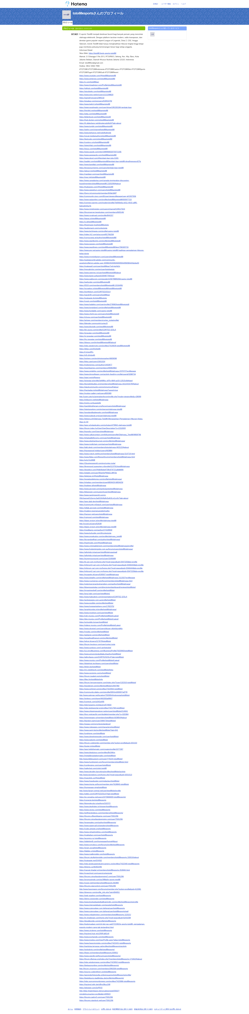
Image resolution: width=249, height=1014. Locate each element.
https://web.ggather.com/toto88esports (95, 895)
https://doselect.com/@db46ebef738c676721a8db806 (101, 470)
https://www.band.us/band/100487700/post (96, 276)
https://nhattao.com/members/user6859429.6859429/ (101, 482)
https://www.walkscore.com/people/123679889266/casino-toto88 (105, 279)
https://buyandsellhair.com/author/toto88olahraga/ (99, 539)
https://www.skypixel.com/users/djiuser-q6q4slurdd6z (101, 628)
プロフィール (67, 22)
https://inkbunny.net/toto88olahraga (93, 400)
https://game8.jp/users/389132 (91, 98)
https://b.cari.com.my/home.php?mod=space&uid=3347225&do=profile (108, 562)
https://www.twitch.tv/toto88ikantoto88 (94, 104)
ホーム (70, 1009)
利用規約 (77, 1009)
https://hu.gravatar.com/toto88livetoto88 (95, 339)
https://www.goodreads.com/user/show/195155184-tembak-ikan (105, 107)
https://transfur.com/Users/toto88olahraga (96, 431)
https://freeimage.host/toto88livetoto (94, 225)
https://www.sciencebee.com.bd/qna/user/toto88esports (102, 908)
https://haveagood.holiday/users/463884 (95, 450)
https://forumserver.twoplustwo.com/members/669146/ (101, 212)
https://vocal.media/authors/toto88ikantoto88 (97, 136)
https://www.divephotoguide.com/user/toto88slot (99, 736)
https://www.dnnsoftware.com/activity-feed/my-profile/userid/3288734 (107, 374)
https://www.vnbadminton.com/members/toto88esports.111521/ (105, 915)
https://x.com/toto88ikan (89, 82)
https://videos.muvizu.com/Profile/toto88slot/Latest (99, 625)
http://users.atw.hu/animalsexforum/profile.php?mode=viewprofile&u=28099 (110, 397)
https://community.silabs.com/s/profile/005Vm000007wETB (103, 692)
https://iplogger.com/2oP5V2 (90, 988)
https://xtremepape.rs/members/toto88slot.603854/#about (103, 717)
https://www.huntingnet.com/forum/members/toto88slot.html (103, 762)
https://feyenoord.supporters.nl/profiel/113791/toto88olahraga (104, 466)
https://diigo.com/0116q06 (90, 349)
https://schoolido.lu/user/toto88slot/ (93, 622)
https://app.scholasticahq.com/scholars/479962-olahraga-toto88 (105, 425)
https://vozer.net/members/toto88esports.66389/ (99, 883)
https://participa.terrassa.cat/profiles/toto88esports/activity (103, 946)
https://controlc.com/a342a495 (91, 702)
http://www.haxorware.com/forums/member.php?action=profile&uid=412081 (110, 889)
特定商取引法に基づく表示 (122, 1009)
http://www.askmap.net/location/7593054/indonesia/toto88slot (104, 695)
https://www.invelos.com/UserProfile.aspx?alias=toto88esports (104, 940)
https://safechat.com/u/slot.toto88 (93, 768)
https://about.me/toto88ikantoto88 (93, 171)
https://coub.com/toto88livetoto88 (93, 301)
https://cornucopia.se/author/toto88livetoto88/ (97, 237)
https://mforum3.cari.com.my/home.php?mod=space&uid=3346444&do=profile (111, 565)
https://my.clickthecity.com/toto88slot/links (96, 670)
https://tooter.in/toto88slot (89, 746)
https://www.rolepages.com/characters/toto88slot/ (99, 727)
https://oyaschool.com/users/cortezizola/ (95, 873)
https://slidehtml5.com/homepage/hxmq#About (98, 841)
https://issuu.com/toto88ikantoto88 (93, 149)
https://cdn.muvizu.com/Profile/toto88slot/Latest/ (99, 616)
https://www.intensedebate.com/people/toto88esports (101, 905)
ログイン (176, 4)
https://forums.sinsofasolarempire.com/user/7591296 (101, 819)
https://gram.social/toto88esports (92, 848)
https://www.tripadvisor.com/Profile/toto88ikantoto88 (100, 85)
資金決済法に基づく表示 (143, 1009)
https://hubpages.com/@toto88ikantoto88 (96, 187)
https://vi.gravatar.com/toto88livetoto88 (95, 336)
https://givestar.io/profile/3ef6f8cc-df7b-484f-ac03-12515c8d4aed (106, 381)
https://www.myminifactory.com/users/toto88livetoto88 (101, 257)
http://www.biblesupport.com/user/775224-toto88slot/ (101, 759)
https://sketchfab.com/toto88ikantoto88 (95, 145)
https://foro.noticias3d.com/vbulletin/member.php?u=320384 (104, 714)
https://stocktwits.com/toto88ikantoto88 (95, 91)
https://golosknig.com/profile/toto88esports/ (97, 949)
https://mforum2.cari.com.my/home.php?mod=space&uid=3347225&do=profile (111, 571)
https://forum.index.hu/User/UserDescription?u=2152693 (102, 428)
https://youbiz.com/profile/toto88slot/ (94, 632)
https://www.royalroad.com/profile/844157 (96, 215)
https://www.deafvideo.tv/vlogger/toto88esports (98, 806)
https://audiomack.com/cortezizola (93, 228)
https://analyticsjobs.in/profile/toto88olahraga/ (97, 609)
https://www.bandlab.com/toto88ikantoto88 (96, 164)
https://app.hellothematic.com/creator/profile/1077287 (101, 749)
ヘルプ (183, 4)
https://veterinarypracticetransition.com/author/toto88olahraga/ (104, 584)
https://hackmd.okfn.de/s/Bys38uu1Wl (94, 984)
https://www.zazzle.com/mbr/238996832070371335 (100, 152)
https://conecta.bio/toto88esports (92, 800)
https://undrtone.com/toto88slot (92, 733)
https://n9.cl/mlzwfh (87, 355)
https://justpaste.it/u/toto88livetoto (93, 298)
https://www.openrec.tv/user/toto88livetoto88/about (100, 273)
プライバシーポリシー (91, 1009)
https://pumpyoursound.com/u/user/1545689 (97, 558)
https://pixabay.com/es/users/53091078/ (95, 101)
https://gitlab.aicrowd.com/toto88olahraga (96, 508)
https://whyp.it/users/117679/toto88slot (95, 641)
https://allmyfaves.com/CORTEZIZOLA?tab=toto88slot (101, 657)
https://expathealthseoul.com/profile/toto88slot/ (98, 638)
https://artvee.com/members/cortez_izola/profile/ (99, 320)
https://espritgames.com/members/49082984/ (98, 368)
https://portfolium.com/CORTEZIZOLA (94, 292)
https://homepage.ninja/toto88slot (93, 787)
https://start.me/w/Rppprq (89, 377)
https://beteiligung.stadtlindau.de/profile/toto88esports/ (101, 978)
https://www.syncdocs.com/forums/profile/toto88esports (102, 845)
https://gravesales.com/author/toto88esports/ (97, 822)
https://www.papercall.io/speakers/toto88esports (99, 825)
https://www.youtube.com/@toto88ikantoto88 (97, 76)
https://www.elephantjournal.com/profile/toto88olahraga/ (102, 441)
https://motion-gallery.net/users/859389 (95, 393)
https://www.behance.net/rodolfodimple (95, 133)
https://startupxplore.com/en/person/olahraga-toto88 (100, 409)
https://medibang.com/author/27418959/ (95, 530)
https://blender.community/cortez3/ (93, 323)
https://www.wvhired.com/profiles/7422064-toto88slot (101, 689)
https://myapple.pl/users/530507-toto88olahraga (99, 574)
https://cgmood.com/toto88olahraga (94, 517)
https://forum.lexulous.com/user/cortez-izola (97, 644)
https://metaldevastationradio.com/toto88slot (97, 756)
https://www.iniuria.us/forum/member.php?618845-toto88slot (104, 784)
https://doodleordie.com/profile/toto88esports (97, 921)
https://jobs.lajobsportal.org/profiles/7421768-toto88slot (102, 708)
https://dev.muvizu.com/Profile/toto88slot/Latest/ (99, 619)
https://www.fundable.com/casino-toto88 (95, 311)
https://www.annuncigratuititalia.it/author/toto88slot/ (100, 654)
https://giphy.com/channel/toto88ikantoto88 (97, 130)
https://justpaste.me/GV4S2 (90, 860)
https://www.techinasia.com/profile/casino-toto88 (99, 231)
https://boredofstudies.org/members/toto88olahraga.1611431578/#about (109, 384)
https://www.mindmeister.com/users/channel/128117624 (102, 209)
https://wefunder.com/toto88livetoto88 (94, 282)
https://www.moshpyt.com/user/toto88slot (96, 613)
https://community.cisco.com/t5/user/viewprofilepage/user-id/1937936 (107, 196)
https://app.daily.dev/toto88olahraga (94, 501)
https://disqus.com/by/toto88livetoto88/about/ (97, 342)
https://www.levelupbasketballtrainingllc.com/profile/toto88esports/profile (108, 902)
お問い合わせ (106, 1009)
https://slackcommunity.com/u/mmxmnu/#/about (98, 387)
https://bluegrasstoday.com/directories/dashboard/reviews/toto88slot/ (107, 587)
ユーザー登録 (166, 4)
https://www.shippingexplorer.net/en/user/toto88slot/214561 (103, 711)
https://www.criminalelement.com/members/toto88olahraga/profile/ (106, 546)
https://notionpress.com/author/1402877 (95, 365)
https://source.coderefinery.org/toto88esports (97, 972)
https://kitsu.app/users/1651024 (92, 361)
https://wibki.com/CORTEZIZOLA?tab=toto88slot (99, 794)
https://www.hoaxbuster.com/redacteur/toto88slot (99, 781)
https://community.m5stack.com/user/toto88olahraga (100, 504)
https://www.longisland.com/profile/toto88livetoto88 (100, 307)
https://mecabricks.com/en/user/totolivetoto (97, 269)
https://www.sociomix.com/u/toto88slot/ (95, 673)
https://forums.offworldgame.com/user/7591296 (98, 816)
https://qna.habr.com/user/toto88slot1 (94, 594)
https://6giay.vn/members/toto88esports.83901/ (98, 953)
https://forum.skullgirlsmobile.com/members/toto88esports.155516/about (109, 857)
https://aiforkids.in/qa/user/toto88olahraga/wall (98, 552)
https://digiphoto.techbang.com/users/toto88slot (98, 663)
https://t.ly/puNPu (86, 352)
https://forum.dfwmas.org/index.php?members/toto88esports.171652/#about (110, 959)
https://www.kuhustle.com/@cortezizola (95, 533)
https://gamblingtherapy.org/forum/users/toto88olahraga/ (102, 406)
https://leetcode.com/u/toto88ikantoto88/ (95, 139)
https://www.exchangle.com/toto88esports (96, 937)
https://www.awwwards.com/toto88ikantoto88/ (98, 155)
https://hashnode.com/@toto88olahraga (95, 543)
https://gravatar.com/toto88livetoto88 (94, 333)
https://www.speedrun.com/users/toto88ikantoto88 (99, 190)
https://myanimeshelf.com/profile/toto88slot (97, 590)
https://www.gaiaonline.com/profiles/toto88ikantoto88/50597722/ (105, 199)
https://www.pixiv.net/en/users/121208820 (96, 95)
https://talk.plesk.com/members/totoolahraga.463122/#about (104, 447)
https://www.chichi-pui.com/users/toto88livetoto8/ (99, 314)
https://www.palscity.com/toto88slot (93, 740)
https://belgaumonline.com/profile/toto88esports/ (99, 965)
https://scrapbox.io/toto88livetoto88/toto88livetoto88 (100, 288)
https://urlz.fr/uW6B (87, 460)
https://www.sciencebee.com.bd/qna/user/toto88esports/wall (103, 911)
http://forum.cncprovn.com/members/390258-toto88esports (103, 969)
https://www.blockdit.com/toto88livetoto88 (96, 327)
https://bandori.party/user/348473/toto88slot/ (97, 721)
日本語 (155, 4)
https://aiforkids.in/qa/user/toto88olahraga (96, 555)
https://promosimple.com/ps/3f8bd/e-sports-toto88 (99, 879)
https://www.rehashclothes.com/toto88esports (98, 832)
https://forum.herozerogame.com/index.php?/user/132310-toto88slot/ (107, 682)
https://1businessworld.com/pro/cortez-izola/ (97, 463)
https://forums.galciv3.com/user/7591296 (96, 997)
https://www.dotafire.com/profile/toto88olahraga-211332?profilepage (107, 578)
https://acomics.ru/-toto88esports (92, 838)
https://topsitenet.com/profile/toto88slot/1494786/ (99, 686)
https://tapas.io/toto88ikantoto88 (92, 218)
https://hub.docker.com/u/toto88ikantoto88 (96, 120)
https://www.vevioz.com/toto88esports (94, 810)
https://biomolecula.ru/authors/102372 (94, 803)
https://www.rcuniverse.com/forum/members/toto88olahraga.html (105, 581)
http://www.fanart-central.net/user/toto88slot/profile (100, 791)
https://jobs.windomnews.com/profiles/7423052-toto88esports (104, 962)
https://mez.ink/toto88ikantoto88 (92, 177)
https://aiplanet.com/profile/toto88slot (94, 635)
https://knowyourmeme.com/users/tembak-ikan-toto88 (101, 168)
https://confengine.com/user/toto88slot (95, 765)
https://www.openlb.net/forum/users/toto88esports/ (100, 956)
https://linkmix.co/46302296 (90, 867)
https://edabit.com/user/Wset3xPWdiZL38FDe (98, 473)
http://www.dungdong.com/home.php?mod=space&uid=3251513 (105, 775)
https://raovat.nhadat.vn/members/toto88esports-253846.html (104, 870)
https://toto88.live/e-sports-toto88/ (102, 53)
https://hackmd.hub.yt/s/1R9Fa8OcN (94, 933)
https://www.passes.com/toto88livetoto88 (96, 244)
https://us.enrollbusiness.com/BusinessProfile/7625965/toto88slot (106, 651)
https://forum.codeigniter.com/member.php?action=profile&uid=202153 (108, 743)
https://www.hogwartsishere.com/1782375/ (96, 606)
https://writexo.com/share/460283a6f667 (95, 698)
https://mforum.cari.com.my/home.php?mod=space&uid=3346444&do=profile (111, 568)
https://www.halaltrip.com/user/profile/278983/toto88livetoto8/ (104, 304)
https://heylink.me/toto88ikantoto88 (93, 110)
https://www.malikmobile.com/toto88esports (97, 854)
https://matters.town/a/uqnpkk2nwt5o (94, 511)
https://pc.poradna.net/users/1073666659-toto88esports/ (102, 797)
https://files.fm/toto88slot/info (91, 679)
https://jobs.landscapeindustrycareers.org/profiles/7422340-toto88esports (109, 864)
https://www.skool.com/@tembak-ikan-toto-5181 (99, 158)
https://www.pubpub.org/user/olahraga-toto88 (97, 416)
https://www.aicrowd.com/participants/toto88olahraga (101, 489)
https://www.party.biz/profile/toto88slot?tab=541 (98, 730)
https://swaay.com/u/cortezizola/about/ (95, 724)
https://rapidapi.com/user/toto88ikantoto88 (96, 174)
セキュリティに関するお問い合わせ (167, 1009)
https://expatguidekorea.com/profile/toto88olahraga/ (100, 479)
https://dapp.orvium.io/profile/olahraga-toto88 (97, 520)
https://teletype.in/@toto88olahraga (93, 476)
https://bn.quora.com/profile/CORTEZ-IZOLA (97, 330)
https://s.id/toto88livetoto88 (90, 222)
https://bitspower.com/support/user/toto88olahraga (100, 492)
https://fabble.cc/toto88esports (91, 851)
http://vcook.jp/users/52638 (90, 524)
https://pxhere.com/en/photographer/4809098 (98, 358)
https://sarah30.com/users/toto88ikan (94, 295)
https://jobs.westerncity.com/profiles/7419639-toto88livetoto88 (104, 346)
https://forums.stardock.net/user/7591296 (96, 1000)
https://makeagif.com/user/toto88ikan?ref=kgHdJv (99, 266)
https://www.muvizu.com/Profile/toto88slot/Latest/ (99, 660)
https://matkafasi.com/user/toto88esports (96, 835)
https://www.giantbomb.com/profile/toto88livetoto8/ (100, 241)
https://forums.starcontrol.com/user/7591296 (97, 886)
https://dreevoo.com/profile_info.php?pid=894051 (99, 892)
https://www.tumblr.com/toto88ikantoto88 (96, 126)
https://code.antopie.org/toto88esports (95, 829)
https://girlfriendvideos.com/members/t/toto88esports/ (101, 813)
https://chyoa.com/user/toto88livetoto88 (95, 317)
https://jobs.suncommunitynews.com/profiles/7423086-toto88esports (107, 981)
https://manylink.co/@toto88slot (92, 778)
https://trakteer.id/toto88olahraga (92, 485)
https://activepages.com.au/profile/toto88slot (97, 600)
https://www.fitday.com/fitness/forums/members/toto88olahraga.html (107, 457)
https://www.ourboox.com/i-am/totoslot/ (95, 648)
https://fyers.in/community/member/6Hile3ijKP (98, 193)
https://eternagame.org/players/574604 (95, 705)
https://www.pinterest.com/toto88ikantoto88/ (97, 79)
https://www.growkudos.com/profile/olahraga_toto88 (100, 536)
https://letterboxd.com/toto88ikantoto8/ (95, 117)
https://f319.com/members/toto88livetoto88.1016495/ (101, 285)
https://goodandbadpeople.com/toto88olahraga (98, 412)
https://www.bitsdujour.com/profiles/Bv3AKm (97, 752)
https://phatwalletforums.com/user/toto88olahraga (99, 438)
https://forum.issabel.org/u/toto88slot (94, 676)
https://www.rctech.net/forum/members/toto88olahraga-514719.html (107, 454)
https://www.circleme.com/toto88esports (95, 930)
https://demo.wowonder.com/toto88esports (96, 899)
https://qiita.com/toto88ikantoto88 (93, 114)
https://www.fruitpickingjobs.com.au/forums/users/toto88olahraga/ (106, 549)
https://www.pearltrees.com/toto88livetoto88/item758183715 (104, 247)
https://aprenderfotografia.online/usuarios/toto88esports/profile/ (105, 975)
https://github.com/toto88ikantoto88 (93, 88)
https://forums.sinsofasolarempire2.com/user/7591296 (101, 876)
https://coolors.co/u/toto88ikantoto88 (94, 142)
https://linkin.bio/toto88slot (90, 667)
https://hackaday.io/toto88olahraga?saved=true (98, 390)
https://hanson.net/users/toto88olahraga (95, 514)
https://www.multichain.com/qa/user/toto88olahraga (100, 444)
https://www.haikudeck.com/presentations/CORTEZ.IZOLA (103, 597)
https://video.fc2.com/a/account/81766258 (96, 234)
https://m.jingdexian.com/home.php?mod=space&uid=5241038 (105, 918)
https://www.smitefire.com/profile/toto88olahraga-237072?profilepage (107, 371)
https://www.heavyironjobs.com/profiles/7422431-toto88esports (105, 943)
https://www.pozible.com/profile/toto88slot (96, 603)
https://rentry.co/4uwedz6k (90, 403)
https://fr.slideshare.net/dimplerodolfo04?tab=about (100, 123)
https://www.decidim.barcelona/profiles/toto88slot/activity (102, 771)
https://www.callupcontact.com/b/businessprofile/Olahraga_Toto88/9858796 (110, 435)
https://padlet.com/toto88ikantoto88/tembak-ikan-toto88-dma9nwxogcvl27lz (110, 161)
